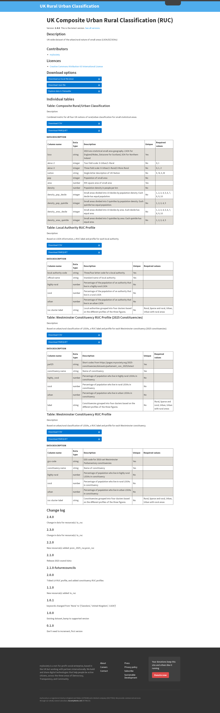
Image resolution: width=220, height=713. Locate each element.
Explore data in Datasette (59, 91)
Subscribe (128, 671)
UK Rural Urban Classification (69, 6)
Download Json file (56, 85)
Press (127, 663)
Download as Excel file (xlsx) (60, 79)
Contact (104, 671)
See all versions (92, 28)
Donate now (160, 675)
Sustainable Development (130, 676)
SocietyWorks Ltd (75, 701)
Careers (103, 667)
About (103, 663)
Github (167, 699)
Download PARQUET (57, 131)
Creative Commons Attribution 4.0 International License (76, 66)
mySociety (173, 3)
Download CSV (55, 123)
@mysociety (173, 699)
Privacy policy (130, 667)
